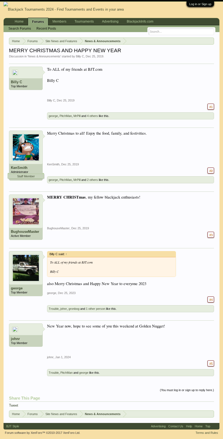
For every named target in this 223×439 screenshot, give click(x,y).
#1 (210, 106)
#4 (210, 299)
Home (19, 21)
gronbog (74, 308)
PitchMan (66, 116)
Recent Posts (46, 28)
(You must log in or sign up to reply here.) (187, 390)
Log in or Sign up (200, 4)
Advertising (110, 21)
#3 (210, 234)
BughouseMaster (25, 232)
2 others (92, 179)
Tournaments (84, 21)
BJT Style (12, 426)
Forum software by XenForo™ (42, 432)
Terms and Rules (207, 432)
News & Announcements (44, 56)
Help (189, 426)
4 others (92, 116)
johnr (63, 308)
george (53, 116)
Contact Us (175, 426)
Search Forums (19, 28)
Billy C (80, 56)
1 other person (95, 308)
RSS (215, 426)
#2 (210, 170)
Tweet (13, 405)
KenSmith (19, 168)
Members (59, 21)
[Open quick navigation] (211, 41)
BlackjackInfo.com (140, 21)
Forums (38, 22)
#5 (210, 363)
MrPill (76, 116)
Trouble (54, 308)
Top (207, 426)
